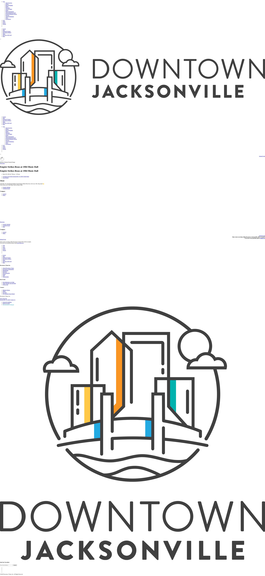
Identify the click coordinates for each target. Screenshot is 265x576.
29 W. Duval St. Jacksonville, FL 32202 (5, 299)
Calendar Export (6, 188)
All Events (2, 163)
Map (4, 30)
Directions (2, 222)
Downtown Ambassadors (8, 269)
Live (4, 20)
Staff (4, 275)
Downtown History (7, 32)
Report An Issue (6, 303)
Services (7, 15)
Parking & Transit (6, 31)
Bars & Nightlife (9, 5)
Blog (4, 36)
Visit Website (5, 177)
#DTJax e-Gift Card (7, 35)
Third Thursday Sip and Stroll (9, 283)
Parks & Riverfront (10, 11)
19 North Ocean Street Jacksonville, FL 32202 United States (16, 176)
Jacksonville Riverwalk (11, 12)
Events (4, 28)
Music (4, 195)
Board (4, 274)
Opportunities (6, 276)
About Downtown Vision (8, 268)
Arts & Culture (9, 9)
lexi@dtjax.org (20, 243)
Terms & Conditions (7, 302)
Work (4, 21)
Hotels (7, 6)
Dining (7, 4)
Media (4, 291)
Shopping (8, 7)
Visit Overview (9, 3)
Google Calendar (6, 187)
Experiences (8, 19)
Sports (7, 10)
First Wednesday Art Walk (8, 282)
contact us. (262, 238)
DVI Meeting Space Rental (9, 293)
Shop (4, 33)
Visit (4, 1)
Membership (5, 270)
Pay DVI (5, 292)
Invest (4, 22)
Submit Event (262, 156)
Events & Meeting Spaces (11, 14)
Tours (7, 17)
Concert (4, 194)
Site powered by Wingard (8, 304)
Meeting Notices (6, 290)
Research (5, 271)
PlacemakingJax (6, 273)
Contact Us (12, 299)
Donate (4, 24)
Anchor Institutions (10, 16)
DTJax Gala (5, 284)
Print (4, 226)
